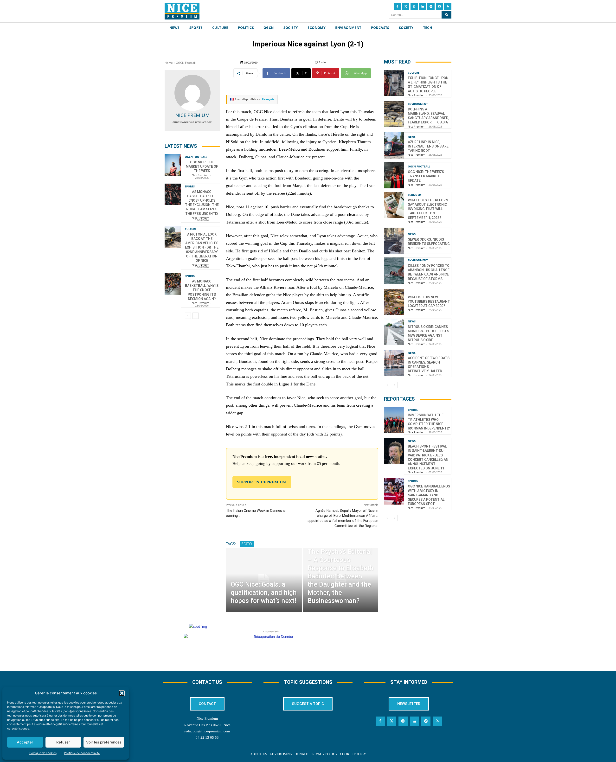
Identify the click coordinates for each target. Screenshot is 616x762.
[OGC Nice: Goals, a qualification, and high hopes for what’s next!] (264, 580)
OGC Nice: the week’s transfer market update (426, 176)
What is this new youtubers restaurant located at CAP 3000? (429, 301)
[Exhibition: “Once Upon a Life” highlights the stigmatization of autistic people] (394, 83)
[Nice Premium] (192, 93)
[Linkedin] (422, 6)
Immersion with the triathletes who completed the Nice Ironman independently (429, 421)
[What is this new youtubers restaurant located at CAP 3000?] (394, 302)
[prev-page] (188, 316)
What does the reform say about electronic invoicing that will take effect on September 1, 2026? (428, 209)
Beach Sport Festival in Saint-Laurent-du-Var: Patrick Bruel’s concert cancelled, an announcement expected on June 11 (428, 457)
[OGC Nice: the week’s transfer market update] (394, 175)
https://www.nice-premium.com (192, 122)
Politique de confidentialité (82, 753)
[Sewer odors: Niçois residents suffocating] (394, 241)
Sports (190, 186)
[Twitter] (405, 6)
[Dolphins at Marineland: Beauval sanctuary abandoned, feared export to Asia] (394, 114)
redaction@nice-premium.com (207, 731)
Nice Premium (192, 115)
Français (268, 99)
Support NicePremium (262, 482)
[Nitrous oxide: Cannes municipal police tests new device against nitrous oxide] (394, 332)
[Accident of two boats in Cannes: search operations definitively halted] (394, 363)
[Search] (446, 15)
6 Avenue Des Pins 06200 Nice (207, 725)
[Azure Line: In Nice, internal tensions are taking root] (394, 145)
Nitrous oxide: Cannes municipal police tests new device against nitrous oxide (428, 333)
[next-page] (195, 316)
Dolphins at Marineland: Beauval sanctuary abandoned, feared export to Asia (428, 115)
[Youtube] (439, 6)
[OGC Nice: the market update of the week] (173, 165)
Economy (415, 194)
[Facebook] (397, 6)
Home (169, 63)
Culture (190, 229)
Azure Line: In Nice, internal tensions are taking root (428, 146)
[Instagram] (414, 6)
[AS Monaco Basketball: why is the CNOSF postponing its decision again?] (173, 284)
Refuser (63, 742)
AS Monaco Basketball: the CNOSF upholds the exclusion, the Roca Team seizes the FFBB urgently (202, 203)
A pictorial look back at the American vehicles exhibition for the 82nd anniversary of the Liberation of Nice (201, 247)
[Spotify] (431, 6)
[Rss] (447, 6)
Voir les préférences (104, 742)
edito (246, 543)
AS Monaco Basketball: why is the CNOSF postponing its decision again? (201, 290)
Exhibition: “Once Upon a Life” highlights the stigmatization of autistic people (428, 84)
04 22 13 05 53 (207, 737)
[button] (121, 693)
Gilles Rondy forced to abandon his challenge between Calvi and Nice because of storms (428, 272)
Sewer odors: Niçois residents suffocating (429, 241)
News (412, 136)
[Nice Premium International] (182, 11)
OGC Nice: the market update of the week (202, 166)
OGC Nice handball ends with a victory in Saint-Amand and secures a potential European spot (429, 495)
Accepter (25, 742)
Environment (418, 103)
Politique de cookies (43, 753)
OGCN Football (186, 63)
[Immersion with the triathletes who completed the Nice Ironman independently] (394, 420)
